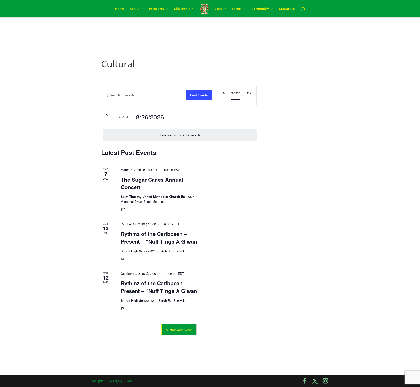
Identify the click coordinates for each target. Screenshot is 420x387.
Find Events (199, 95)
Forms (236, 9)
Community (260, 9)
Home (119, 9)
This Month (122, 117)
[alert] (180, 135)
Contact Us (287, 9)
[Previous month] (106, 114)
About (134, 9)
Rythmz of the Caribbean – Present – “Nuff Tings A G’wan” (160, 237)
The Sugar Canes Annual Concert (152, 183)
